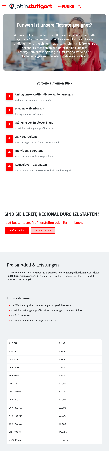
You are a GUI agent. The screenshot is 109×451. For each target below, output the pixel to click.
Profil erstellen (17, 230)
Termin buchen (43, 230)
